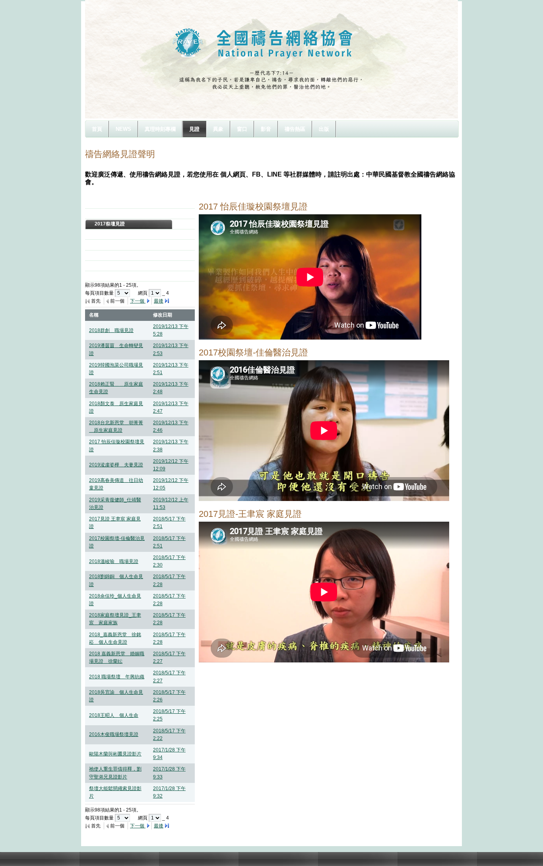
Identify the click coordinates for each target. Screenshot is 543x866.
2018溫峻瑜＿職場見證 (113, 561)
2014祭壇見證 (110, 255)
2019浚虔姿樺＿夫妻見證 (116, 465)
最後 (158, 301)
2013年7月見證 (111, 265)
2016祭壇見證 (110, 234)
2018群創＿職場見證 (111, 330)
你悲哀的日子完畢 (114, 276)
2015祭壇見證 (110, 244)
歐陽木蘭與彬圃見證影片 (115, 754)
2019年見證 (107, 203)
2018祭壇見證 (110, 213)
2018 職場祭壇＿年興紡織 (116, 677)
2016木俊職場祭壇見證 (113, 734)
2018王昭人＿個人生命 (113, 715)
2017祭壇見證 (110, 224)
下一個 (137, 301)
